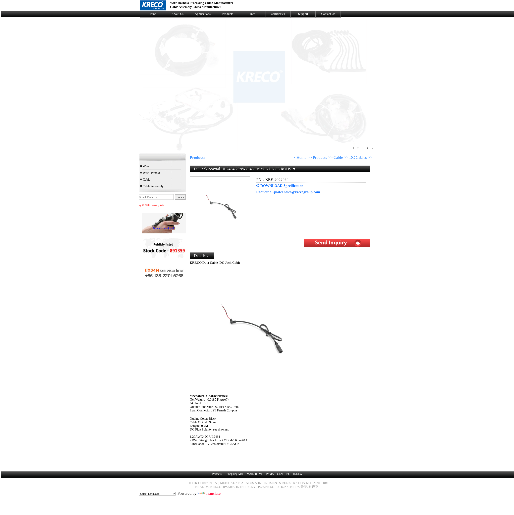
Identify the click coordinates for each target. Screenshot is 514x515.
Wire (145, 166)
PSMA (270, 473)
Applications (203, 13)
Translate (213, 493)
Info (252, 13)
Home (152, 13)
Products (227, 13)
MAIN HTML (255, 473)
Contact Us (328, 13)
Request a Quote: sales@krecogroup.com (288, 192)
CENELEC (283, 473)
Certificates (278, 13)
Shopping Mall (235, 473)
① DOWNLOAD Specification (279, 186)
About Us (177, 13)
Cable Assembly (152, 186)
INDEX (297, 473)
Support (303, 13)
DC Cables (358, 157)
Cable (146, 179)
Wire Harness (151, 173)
